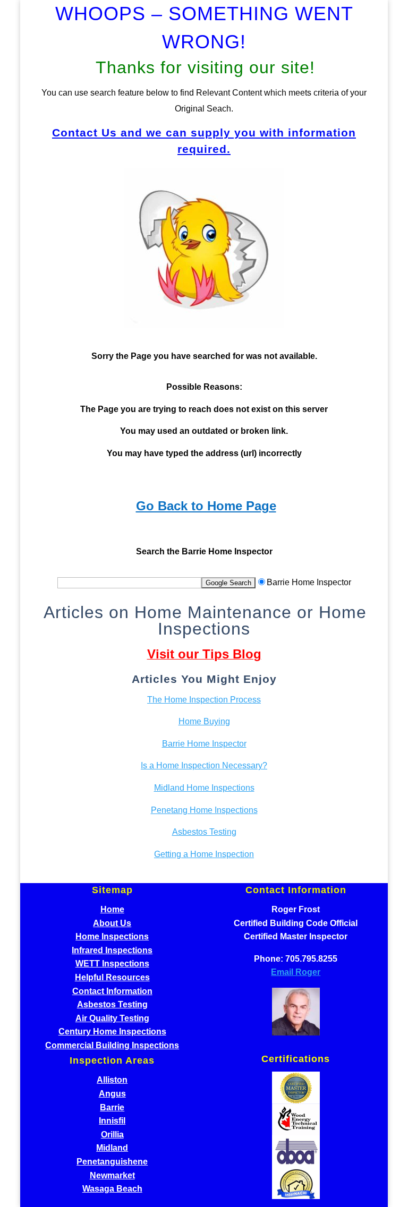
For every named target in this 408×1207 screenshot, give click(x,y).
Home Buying (204, 721)
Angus (112, 1093)
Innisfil (112, 1120)
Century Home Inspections (112, 1031)
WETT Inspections (112, 963)
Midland (112, 1147)
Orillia (112, 1134)
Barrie (112, 1107)
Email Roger (295, 972)
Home (112, 909)
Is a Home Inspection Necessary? (204, 765)
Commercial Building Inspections (112, 1045)
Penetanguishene (112, 1161)
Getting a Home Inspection (204, 854)
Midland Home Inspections (204, 787)
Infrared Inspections (112, 950)
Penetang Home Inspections (204, 810)
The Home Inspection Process (204, 699)
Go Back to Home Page (206, 506)
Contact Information (112, 991)
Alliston (112, 1079)
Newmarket (112, 1175)
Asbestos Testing (204, 831)
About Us (112, 923)
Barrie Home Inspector (204, 743)
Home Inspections (112, 936)
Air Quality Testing (112, 1018)
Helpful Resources (112, 977)
